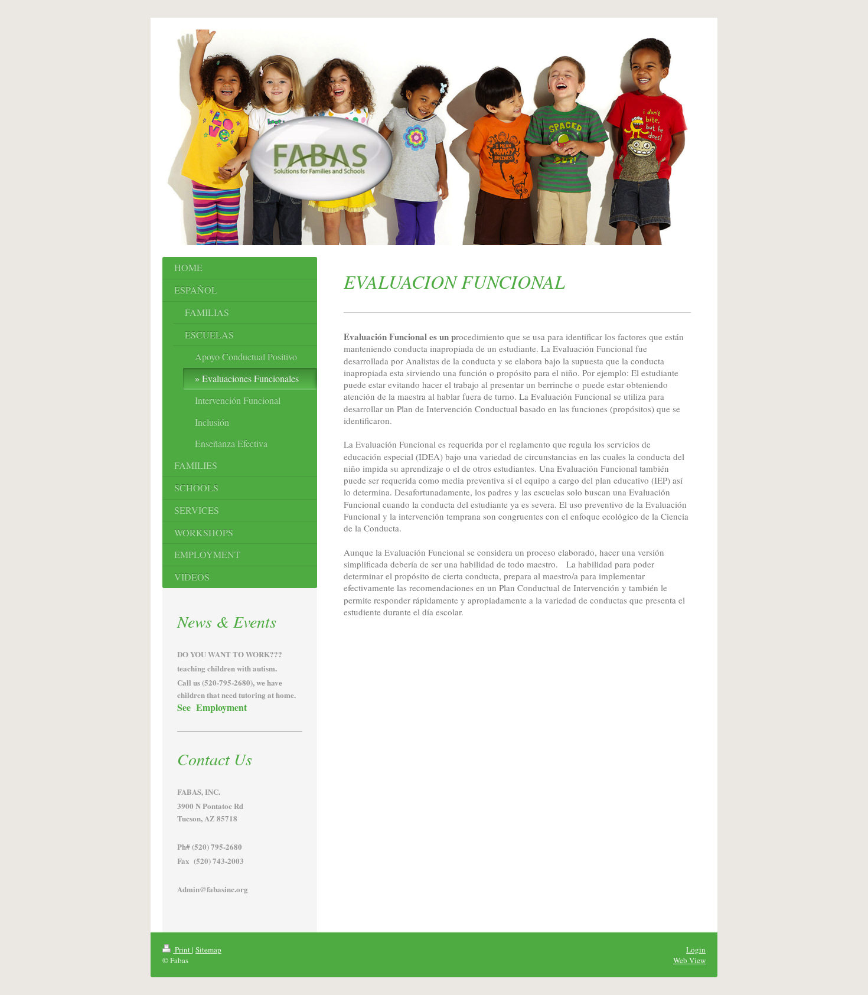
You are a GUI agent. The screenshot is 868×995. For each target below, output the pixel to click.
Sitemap (208, 949)
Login (696, 949)
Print (182, 949)
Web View (689, 960)
